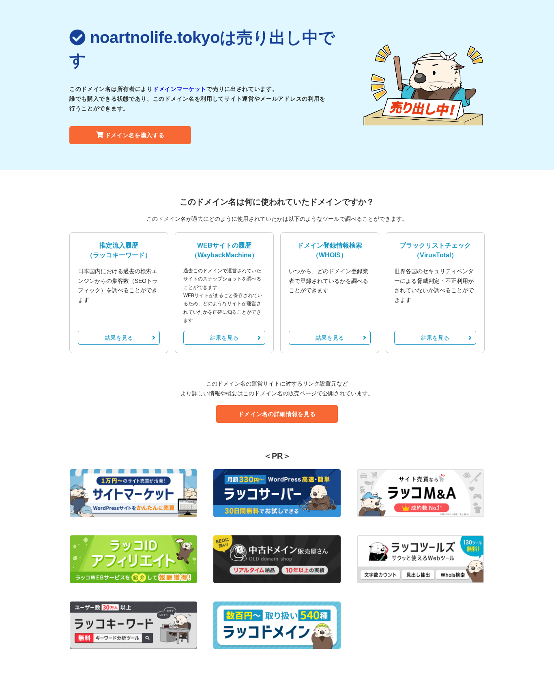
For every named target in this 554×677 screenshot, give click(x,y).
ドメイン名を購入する (135, 135)
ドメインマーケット (179, 89)
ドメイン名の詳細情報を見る (277, 414)
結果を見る (119, 337)
